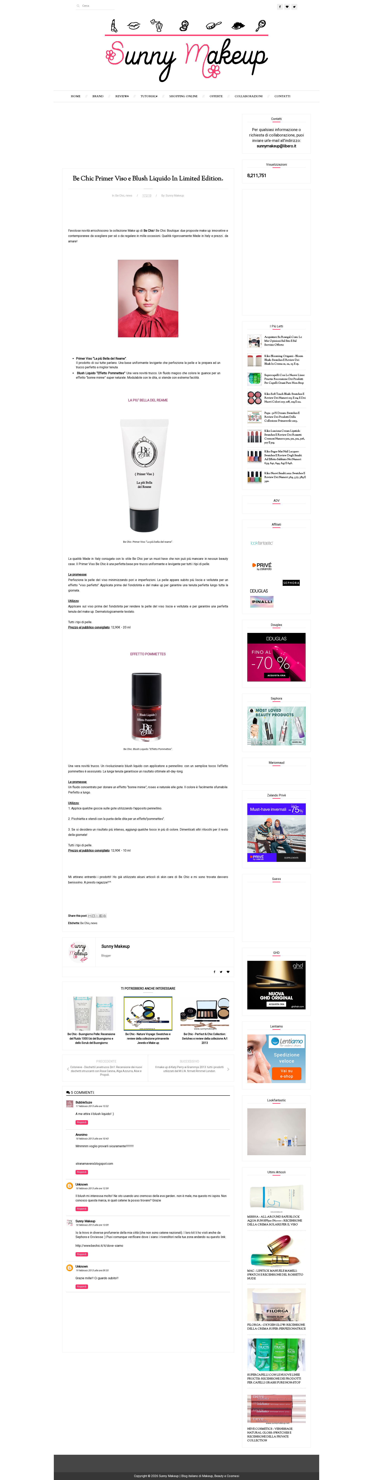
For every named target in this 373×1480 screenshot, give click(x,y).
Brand (97, 96)
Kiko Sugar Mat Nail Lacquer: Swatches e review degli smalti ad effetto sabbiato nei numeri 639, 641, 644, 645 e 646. (283, 457)
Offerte (216, 96)
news (129, 195)
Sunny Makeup (85, 1221)
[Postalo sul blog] (93, 916)
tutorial (148, 96)
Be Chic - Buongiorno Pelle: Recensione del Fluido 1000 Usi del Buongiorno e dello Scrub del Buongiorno (91, 1038)
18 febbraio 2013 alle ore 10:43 (92, 1138)
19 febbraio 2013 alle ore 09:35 (92, 1270)
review (121, 96)
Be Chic (120, 195)
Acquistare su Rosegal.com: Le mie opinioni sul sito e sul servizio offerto (283, 341)
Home (75, 96)
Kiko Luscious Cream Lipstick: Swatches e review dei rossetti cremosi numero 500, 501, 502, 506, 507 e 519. (284, 437)
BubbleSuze (84, 1102)
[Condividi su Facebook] (101, 916)
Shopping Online (183, 96)
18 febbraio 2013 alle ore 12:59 (92, 1188)
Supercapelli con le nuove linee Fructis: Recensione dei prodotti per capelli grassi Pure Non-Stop (284, 379)
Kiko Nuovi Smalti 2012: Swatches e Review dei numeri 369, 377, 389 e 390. (285, 477)
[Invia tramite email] (90, 916)
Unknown (82, 1184)
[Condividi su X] (97, 916)
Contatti (282, 96)
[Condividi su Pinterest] (104, 916)
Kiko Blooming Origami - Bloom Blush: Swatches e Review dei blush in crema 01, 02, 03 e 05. (283, 360)
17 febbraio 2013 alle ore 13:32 (92, 1106)
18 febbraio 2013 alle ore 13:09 (92, 1225)
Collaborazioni (248, 96)
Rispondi (81, 1122)
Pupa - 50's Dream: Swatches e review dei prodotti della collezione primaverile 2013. (282, 417)
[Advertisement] (148, 141)
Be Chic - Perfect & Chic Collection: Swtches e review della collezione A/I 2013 (204, 1038)
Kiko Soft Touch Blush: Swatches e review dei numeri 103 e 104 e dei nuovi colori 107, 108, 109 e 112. (285, 398)
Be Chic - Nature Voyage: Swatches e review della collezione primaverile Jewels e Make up (148, 1038)
